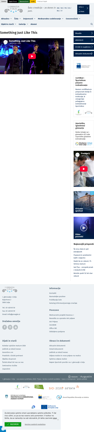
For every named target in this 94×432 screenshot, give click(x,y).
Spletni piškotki (82, 379)
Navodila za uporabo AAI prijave (62, 318)
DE (62, 8)
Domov (3, 1)
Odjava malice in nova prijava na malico (65, 356)
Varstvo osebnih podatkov (51, 379)
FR (65, 8)
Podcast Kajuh (42, 1)
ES (69, 8)
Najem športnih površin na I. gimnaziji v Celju (67, 362)
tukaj (55, 418)
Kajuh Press (13, 1)
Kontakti (52, 293)
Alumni (34, 24)
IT (61, 11)
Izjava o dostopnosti (68, 379)
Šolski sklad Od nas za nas (13, 362)
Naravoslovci (24, 1)
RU (58, 11)
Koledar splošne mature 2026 (14, 346)
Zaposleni (6, 369)
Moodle (78, 33)
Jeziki (33, 1)
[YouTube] (15, 327)
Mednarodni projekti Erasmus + (61, 315)
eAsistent (79, 40)
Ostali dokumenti (56, 349)
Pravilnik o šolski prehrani (12, 356)
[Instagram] (10, 327)
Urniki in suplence (83, 47)
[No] (58, 420)
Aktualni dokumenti (83, 54)
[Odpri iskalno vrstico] (91, 24)
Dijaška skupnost (9, 359)
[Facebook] (4, 327)
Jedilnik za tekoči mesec (11, 349)
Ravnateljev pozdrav (57, 296)
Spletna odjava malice (58, 359)
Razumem (14, 424)
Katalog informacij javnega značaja (63, 303)
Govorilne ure (7, 352)
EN (58, 8)
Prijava (39, 379)
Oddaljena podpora (57, 332)
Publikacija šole (55, 300)
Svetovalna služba (9, 366)
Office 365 (53, 328)
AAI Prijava (53, 322)
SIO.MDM (52, 325)
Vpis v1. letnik (81, 9)
